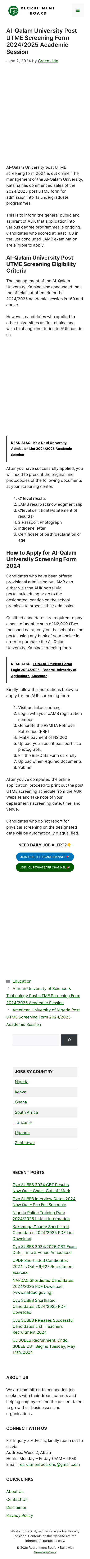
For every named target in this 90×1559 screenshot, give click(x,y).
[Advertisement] (45, 118)
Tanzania (23, 1122)
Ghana (21, 1102)
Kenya (20, 1092)
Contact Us (16, 1499)
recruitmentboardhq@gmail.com (49, 1464)
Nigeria (21, 1081)
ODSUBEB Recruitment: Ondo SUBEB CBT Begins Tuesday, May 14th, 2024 (44, 1346)
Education (22, 981)
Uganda (22, 1132)
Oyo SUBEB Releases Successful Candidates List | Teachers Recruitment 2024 (43, 1326)
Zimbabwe (25, 1142)
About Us (15, 1491)
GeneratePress (45, 1552)
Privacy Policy (19, 1515)
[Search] (69, 1040)
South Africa (26, 1112)
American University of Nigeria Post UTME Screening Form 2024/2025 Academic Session (43, 1017)
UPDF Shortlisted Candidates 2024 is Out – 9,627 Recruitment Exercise (43, 1266)
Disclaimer (16, 1507)
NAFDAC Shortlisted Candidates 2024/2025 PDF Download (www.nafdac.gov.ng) (43, 1286)
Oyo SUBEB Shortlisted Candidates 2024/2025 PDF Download (39, 1306)
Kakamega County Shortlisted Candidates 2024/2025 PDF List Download (43, 1232)
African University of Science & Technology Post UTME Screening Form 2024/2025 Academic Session (43, 995)
